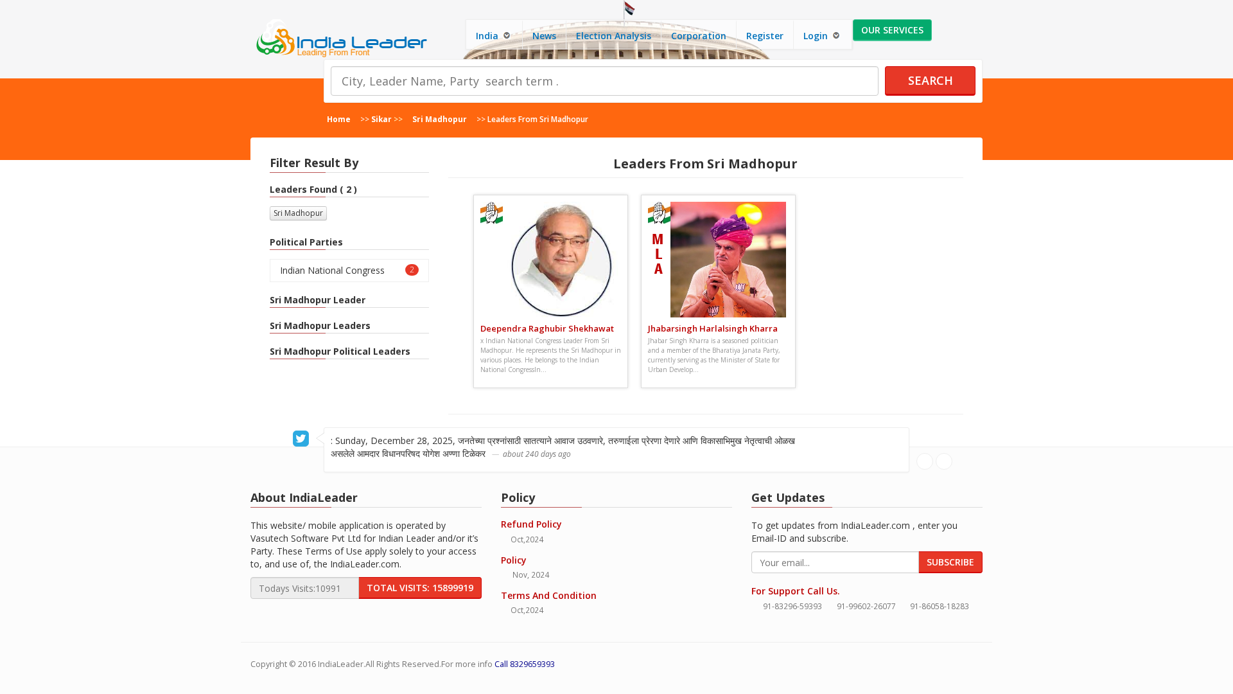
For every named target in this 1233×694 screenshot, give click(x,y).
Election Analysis (613, 36)
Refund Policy (531, 524)
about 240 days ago (537, 454)
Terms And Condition (549, 595)
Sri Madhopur (439, 119)
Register (764, 36)
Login (816, 36)
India (488, 36)
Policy (514, 560)
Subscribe (950, 562)
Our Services (892, 30)
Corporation (698, 36)
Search (930, 80)
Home (339, 119)
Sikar (381, 119)
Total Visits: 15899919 (420, 588)
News (544, 36)
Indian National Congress (347, 270)
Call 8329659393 (524, 664)
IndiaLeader (340, 664)
